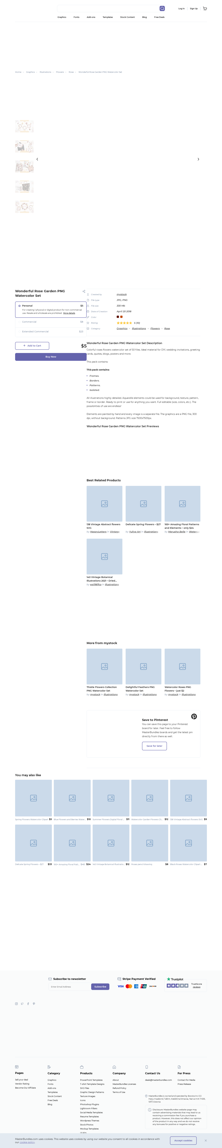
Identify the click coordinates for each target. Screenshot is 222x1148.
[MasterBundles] (25, 9)
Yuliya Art (135, 531)
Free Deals (159, 17)
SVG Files (84, 1088)
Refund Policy (119, 1088)
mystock (122, 294)
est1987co (95, 584)
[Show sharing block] (84, 291)
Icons (82, 1100)
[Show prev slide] (37, 159)
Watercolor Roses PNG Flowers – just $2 (178, 689)
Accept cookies (183, 1140)
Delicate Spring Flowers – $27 (143, 524)
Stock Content (127, 17)
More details (69, 313)
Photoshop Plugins (89, 1104)
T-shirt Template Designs (92, 1084)
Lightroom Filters (88, 1108)
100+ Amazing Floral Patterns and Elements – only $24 (182, 526)
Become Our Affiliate (25, 1088)
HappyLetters (98, 531)
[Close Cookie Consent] (206, 1141)
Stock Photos (86, 1124)
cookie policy (27, 1142)
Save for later (154, 745)
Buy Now (51, 356)
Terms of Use (119, 1092)
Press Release (184, 1084)
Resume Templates (89, 1116)
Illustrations (139, 328)
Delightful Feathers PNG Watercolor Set (140, 689)
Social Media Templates (91, 1112)
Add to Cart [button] (34, 345)
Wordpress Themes (89, 1120)
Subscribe (100, 986)
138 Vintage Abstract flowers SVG (103, 526)
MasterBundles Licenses (124, 1084)
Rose (167, 328)
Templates (108, 17)
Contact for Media (186, 1080)
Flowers (155, 328)
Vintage (115, 531)
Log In (181, 8)
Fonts (76, 17)
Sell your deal (21, 1079)
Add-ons (91, 17)
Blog (144, 17)
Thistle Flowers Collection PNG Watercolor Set (102, 689)
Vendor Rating (22, 1084)
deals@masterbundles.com (158, 1080)
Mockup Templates (89, 1129)
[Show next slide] (198, 159)
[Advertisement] (111, 44)
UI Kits (83, 1133)
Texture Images (87, 1096)
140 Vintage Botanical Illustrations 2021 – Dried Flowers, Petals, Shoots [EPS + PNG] (104, 579)
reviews (196, 987)
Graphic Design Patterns (92, 1092)
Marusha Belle (176, 531)
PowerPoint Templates (91, 1080)
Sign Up (194, 8)
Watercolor (195, 531)
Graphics (62, 17)
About (116, 1080)
